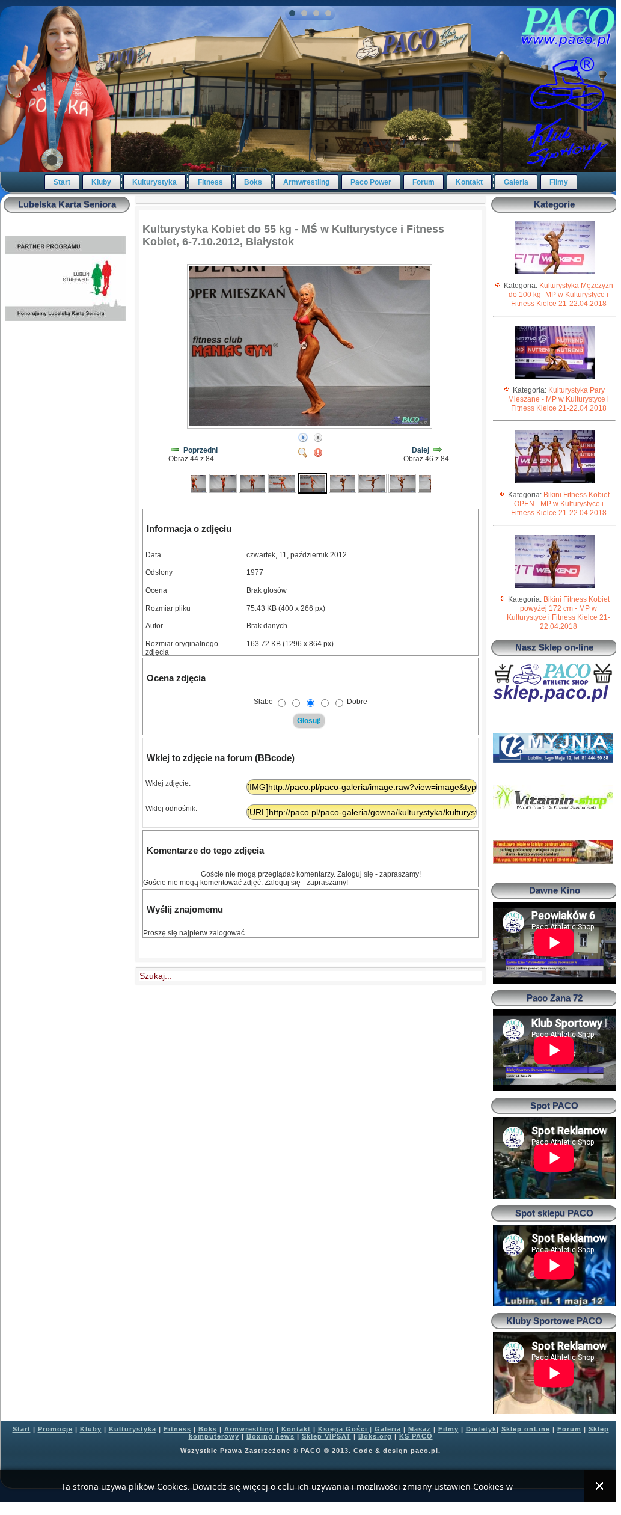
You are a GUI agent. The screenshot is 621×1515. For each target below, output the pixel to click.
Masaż (419, 1429)
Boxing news (270, 1436)
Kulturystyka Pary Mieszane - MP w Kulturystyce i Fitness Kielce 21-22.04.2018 (558, 399)
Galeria (516, 182)
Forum (423, 182)
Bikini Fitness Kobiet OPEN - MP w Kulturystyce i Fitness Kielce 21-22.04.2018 (560, 504)
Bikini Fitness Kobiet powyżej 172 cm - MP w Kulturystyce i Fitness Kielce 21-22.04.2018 (558, 613)
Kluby (101, 182)
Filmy (558, 182)
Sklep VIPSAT (326, 1436)
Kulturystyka (154, 182)
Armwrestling (306, 182)
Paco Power (370, 182)
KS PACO (416, 1436)
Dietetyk (481, 1429)
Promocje (55, 1429)
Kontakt (469, 182)
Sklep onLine (525, 1429)
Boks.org (375, 1436)
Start (62, 182)
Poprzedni (200, 450)
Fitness (210, 182)
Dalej (420, 450)
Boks (253, 182)
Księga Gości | (345, 1429)
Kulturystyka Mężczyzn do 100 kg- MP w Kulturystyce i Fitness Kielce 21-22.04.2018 (561, 294)
